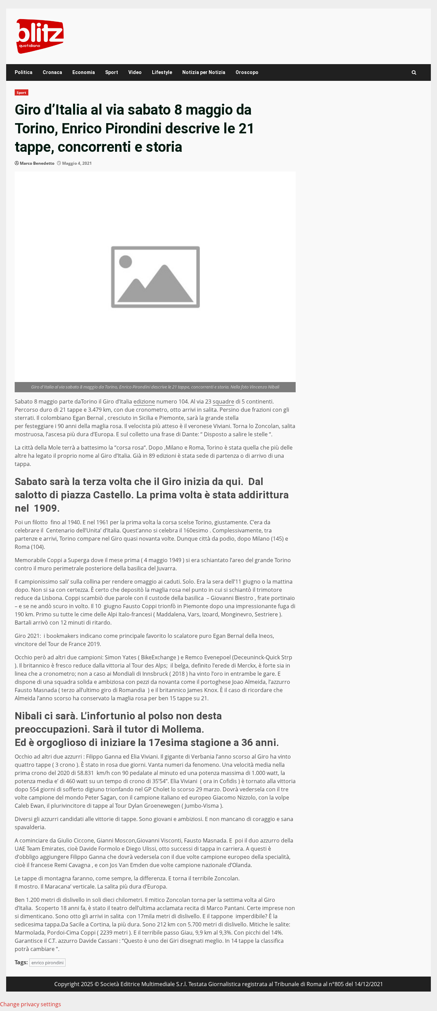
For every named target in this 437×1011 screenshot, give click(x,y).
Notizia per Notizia (203, 72)
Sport (111, 72)
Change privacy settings (30, 1004)
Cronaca (52, 72)
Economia (83, 72)
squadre (223, 401)
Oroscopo (247, 72)
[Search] (414, 72)
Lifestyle (162, 72)
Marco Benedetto (37, 163)
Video (135, 72)
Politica (23, 72)
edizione (144, 401)
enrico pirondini (47, 962)
